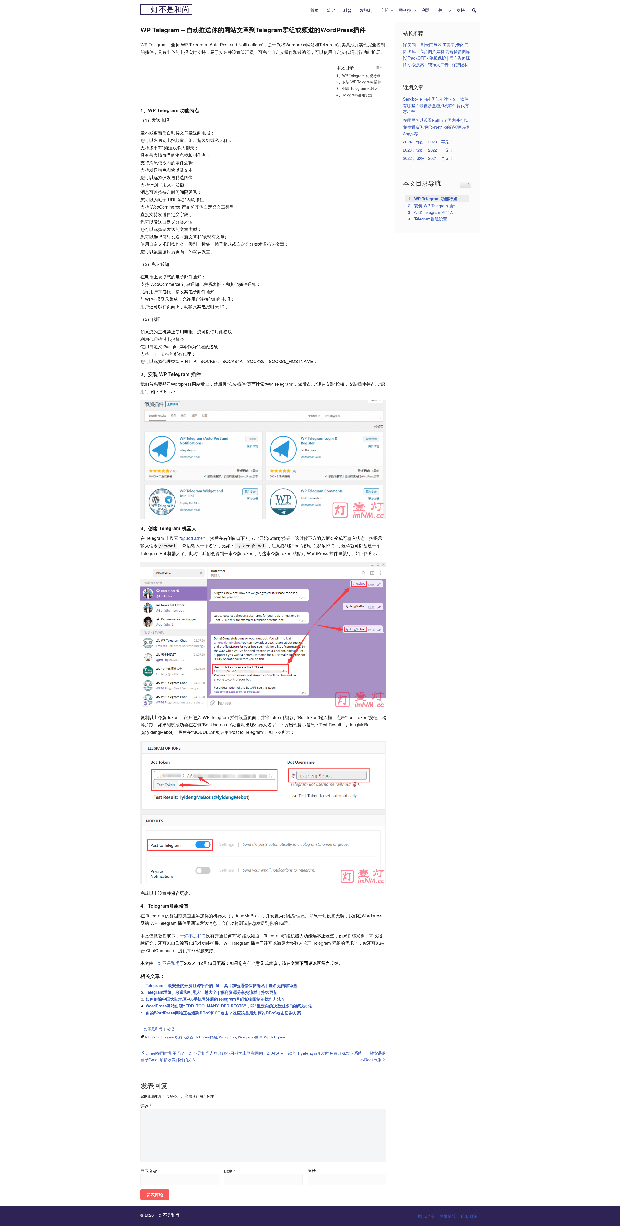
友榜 (461, 10)
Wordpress (227, 1036)
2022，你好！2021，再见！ (428, 158)
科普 (347, 10)
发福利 (366, 10)
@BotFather (192, 538)
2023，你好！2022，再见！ (428, 150)
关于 (442, 10)
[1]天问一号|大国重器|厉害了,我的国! (436, 45)
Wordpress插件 (250, 1036)
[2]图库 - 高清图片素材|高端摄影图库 (436, 51)
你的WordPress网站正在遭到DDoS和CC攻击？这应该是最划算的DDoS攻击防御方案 (223, 1013)
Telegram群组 (206, 1036)
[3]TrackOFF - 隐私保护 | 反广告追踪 (436, 58)
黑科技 (405, 10)
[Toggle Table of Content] (375, 67)
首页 (314, 10)
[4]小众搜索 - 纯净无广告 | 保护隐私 (435, 64)
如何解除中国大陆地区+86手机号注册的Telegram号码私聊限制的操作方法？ (215, 999)
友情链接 (448, 1216)
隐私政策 (469, 1216)
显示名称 (150, 1171)
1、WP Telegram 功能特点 (358, 75)
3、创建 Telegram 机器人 (357, 88)
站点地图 (426, 1216)
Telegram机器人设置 (177, 1036)
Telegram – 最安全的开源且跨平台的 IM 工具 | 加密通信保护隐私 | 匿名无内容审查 (221, 985)
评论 (146, 1106)
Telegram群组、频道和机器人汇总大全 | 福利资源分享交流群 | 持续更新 (212, 992)
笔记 (331, 10)
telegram (152, 1036)
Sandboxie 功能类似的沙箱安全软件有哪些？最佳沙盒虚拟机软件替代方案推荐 (436, 105)
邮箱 (229, 1171)
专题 (384, 10)
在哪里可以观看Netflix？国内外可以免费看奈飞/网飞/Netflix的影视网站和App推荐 (437, 126)
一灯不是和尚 (166, 9)
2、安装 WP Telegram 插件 (358, 81)
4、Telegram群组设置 (354, 94)
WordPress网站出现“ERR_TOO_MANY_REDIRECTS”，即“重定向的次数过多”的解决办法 (229, 1006)
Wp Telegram (274, 1036)
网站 (312, 1171)
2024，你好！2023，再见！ (428, 142)
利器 (426, 10)
